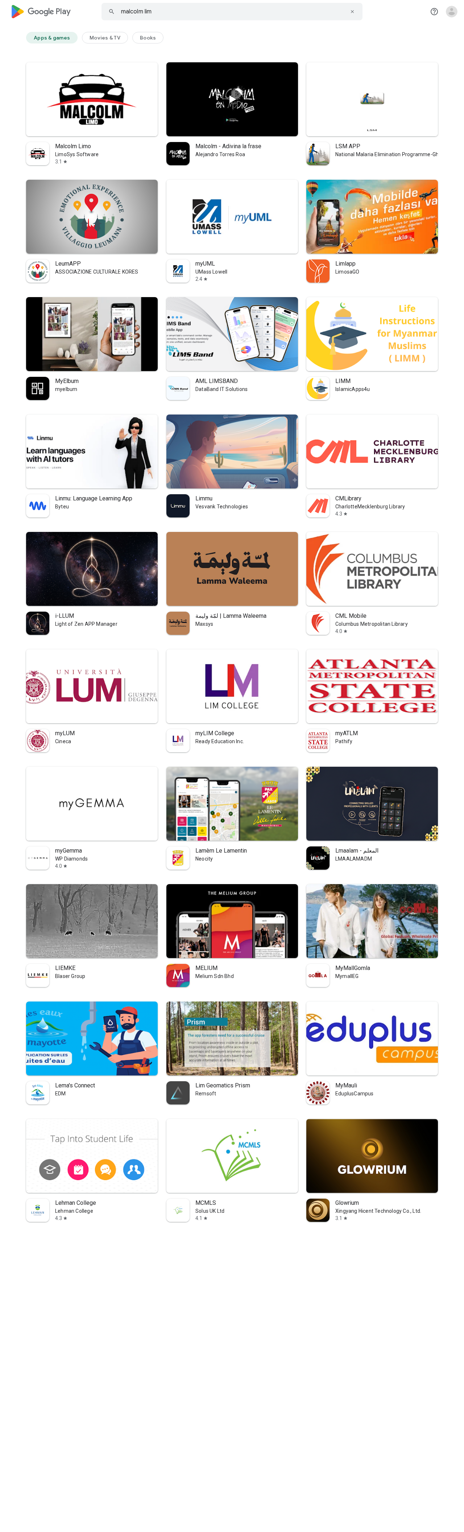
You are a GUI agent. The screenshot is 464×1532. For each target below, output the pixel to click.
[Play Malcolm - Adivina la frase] (232, 99)
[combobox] (232, 11)
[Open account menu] (451, 11)
